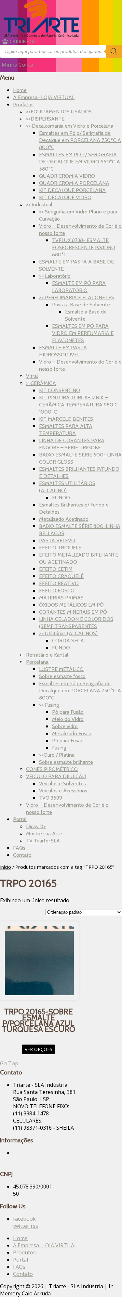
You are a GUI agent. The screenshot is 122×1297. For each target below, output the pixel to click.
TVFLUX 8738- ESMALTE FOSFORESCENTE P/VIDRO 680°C (83, 247)
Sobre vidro (65, 726)
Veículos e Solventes (62, 783)
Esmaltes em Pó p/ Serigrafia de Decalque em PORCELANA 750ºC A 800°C (80, 140)
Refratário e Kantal (47, 655)
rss (34, 1225)
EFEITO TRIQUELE (60, 548)
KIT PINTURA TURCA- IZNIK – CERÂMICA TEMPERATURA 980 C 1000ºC (78, 404)
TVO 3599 (50, 798)
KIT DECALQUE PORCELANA (72, 190)
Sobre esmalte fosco (62, 676)
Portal (20, 819)
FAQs (19, 848)
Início (5, 867)
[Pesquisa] (114, 51)
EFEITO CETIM (56, 569)
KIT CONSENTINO (59, 390)
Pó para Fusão (68, 712)
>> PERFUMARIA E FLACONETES (76, 297)
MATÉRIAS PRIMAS (61, 598)
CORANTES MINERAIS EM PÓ (73, 612)
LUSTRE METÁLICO (61, 669)
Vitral (32, 376)
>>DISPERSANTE (45, 119)
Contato (22, 855)
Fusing (59, 748)
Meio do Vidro (68, 719)
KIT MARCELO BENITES (66, 419)
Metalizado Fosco (71, 733)
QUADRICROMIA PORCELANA (74, 183)
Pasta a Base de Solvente (81, 305)
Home (20, 90)
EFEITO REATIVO (59, 583)
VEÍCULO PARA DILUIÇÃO (56, 776)
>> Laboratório (55, 276)
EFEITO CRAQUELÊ (61, 576)
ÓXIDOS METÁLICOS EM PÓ (71, 605)
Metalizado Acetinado (63, 519)
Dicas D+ (36, 826)
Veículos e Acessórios (63, 791)
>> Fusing (49, 705)
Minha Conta (17, 64)
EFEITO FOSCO (57, 590)
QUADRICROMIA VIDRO (67, 176)
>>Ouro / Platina (57, 755)
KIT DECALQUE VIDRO (65, 197)
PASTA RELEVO (57, 540)
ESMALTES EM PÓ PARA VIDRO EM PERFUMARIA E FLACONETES (83, 333)
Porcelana (37, 662)
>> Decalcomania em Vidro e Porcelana (69, 126)
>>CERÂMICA (41, 383)
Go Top (9, 1063)
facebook (24, 1218)
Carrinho (23, 41)
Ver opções (38, 1049)
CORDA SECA (68, 640)
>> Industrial (39, 204)
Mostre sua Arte (44, 833)
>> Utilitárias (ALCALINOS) (68, 633)
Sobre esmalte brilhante (66, 762)
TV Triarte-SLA (43, 841)
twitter (22, 1225)
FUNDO (61, 497)
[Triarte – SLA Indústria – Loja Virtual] (41, 34)
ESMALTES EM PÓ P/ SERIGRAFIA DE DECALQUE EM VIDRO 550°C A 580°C (79, 161)
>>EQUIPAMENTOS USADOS (59, 112)
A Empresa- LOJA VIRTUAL (44, 97)
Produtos (23, 104)
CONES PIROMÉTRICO (52, 769)
